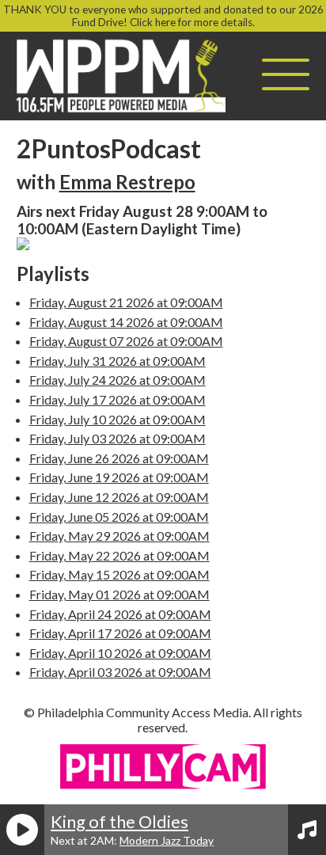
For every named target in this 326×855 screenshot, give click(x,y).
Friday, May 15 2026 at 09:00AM (119, 574)
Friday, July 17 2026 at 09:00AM (117, 399)
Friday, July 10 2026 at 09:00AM (117, 419)
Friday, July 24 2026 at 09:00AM (117, 379)
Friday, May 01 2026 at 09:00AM (119, 594)
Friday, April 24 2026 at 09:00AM (120, 613)
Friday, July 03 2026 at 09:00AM (117, 438)
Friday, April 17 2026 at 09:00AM (120, 632)
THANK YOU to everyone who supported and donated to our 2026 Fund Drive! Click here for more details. (163, 15)
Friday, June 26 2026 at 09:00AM (119, 458)
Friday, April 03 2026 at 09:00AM (120, 671)
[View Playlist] (307, 829)
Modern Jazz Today (166, 840)
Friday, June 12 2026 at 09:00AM (119, 496)
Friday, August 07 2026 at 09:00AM (126, 340)
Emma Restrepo (127, 181)
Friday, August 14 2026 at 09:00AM (126, 321)
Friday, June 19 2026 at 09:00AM (119, 476)
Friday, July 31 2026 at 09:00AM (117, 360)
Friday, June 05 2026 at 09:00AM (119, 516)
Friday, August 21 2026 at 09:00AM (126, 302)
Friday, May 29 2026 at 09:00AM (119, 535)
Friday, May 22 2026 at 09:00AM (119, 555)
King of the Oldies (119, 821)
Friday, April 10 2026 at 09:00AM (120, 652)
